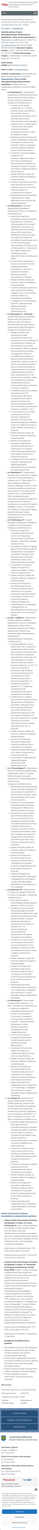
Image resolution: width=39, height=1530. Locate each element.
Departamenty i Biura (10, 79)
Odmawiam (19, 1517)
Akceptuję (20, 1511)
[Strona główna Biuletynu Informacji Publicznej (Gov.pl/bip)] (11, 1480)
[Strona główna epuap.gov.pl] (29, 1480)
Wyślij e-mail (25, 1414)
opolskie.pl (20, 1427)
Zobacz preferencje (19, 1522)
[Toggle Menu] (35, 13)
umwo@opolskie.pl (9, 45)
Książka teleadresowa (19, 1420)
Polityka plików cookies (18, 1527)
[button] (36, 1489)
